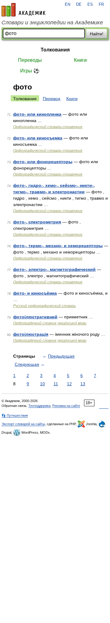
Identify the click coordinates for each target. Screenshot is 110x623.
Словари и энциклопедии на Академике (52, 22)
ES (90, 4)
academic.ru (24, 9)
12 (69, 383)
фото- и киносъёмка (35, 293)
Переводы (30, 60)
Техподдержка (39, 406)
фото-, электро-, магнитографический (54, 269)
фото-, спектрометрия (37, 221)
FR (101, 4)
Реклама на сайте (66, 406)
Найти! (96, 33)
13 (82, 383)
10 (42, 383)
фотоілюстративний (35, 316)
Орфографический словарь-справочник (47, 127)
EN (67, 4)
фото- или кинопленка (37, 114)
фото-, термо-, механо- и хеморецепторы (58, 245)
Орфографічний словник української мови (49, 323)
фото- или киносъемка (37, 137)
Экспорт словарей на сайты (23, 424)
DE (79, 4)
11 (55, 383)
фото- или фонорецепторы (42, 161)
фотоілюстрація (30, 334)
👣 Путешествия (15, 415)
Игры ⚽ (29, 70)
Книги (80, 60)
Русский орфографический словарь (44, 306)
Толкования (55, 49)
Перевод (51, 98)
